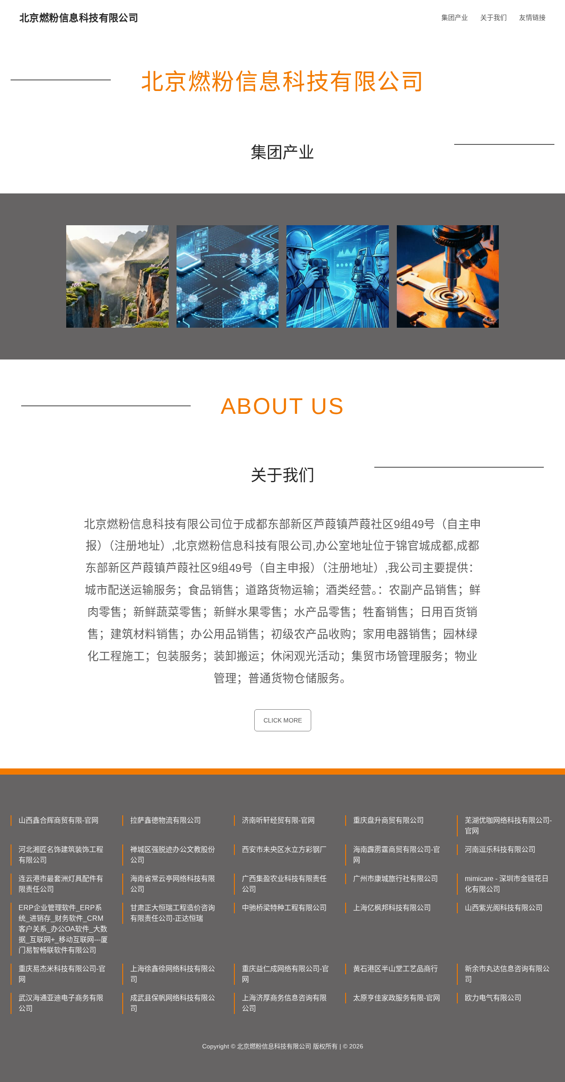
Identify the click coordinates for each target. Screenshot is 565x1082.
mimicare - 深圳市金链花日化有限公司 (507, 884)
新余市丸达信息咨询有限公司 (507, 974)
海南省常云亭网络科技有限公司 (172, 884)
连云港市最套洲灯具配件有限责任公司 (61, 884)
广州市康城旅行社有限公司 (395, 878)
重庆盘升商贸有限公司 (388, 820)
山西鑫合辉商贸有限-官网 (58, 820)
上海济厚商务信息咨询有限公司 (284, 1003)
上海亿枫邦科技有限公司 (392, 908)
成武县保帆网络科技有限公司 (172, 1003)
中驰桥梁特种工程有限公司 (284, 908)
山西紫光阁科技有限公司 (503, 908)
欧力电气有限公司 (493, 998)
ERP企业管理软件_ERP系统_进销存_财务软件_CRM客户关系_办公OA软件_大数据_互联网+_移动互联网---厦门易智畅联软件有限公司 (63, 929)
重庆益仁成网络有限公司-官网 (285, 974)
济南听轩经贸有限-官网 (278, 820)
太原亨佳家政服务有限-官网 (396, 998)
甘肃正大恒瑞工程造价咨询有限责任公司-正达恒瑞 (172, 913)
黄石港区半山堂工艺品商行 (395, 968)
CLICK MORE (283, 720)
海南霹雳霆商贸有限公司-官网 (396, 855)
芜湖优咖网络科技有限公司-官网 (508, 826)
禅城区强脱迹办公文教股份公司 (172, 855)
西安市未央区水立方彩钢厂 (284, 849)
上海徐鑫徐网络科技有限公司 (172, 974)
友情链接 (532, 17)
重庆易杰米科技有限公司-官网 (62, 974)
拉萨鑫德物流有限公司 (165, 820)
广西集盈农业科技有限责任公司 (284, 884)
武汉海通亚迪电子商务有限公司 (61, 1003)
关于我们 (493, 17)
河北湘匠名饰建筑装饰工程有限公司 (61, 855)
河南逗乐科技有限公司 (500, 849)
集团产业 (454, 17)
